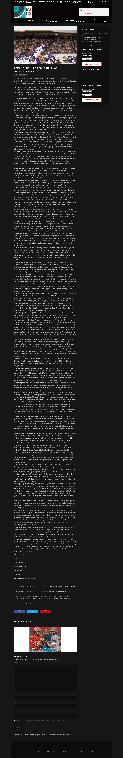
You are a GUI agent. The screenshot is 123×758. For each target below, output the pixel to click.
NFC (39, 596)
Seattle (33, 601)
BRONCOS (56, 586)
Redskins (55, 598)
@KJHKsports (29, 563)
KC (42, 593)
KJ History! (90, 2)
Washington (23, 603)
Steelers (44, 601)
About (16, 1)
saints (61, 598)
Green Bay (61, 591)
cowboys (68, 589)
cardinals (17, 589)
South (38, 601)
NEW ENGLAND (18, 596)
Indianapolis (18, 593)
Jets (38, 593)
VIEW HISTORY (91, 64)
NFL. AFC (44, 596)
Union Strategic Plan (65, 2)
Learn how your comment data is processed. (56, 735)
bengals (45, 586)
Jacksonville (26, 593)
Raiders (39, 598)
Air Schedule (28, 2)
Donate (48, 1)
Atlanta (27, 586)
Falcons (49, 591)
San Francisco (19, 601)
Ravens (50, 598)
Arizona (21, 586)
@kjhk (21, 559)
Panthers (67, 596)
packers (61, 596)
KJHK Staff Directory (81, 20)
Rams (44, 598)
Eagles (39, 591)
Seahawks (27, 601)
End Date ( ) (87, 93)
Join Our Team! (19, 20)
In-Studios (53, 20)
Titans (69, 601)
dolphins (33, 591)
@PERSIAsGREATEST (35, 567)
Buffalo (72, 586)
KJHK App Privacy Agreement (77, 2)
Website (16, 711)
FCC (57, 1)
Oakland (54, 596)
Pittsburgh (32, 598)
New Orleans (26, 596)
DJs (34, 1)
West (30, 603)
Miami (58, 593)
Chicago (37, 589)
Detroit (27, 591)
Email (16, 702)
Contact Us (21, 2)
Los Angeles (52, 593)
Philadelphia (24, 598)
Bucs (67, 586)
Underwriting (40, 1)
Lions (45, 593)
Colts (62, 589)
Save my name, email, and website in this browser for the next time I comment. (41, 720)
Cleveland (56, 589)
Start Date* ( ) (88, 89)
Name (16, 693)
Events (37, 21)
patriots (17, 598)
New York (34, 596)
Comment (17, 662)
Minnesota (65, 593)
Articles (70, 21)
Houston (67, 591)
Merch (62, 21)
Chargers (31, 589)
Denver (22, 591)
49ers (16, 586)
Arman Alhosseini (19, 71)
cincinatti (49, 589)
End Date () (87, 57)
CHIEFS (43, 589)
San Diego (67, 598)
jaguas (34, 593)
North (49, 596)
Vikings (17, 603)
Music (30, 21)
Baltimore (34, 586)
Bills (50, 586)
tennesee (57, 601)
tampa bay (51, 601)
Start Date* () (87, 53)
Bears (40, 586)
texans (63, 601)
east (44, 591)
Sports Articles (23, 74)
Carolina (24, 589)
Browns (62, 586)
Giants (55, 591)
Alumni (53, 1)
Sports (45, 21)
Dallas (16, 591)
